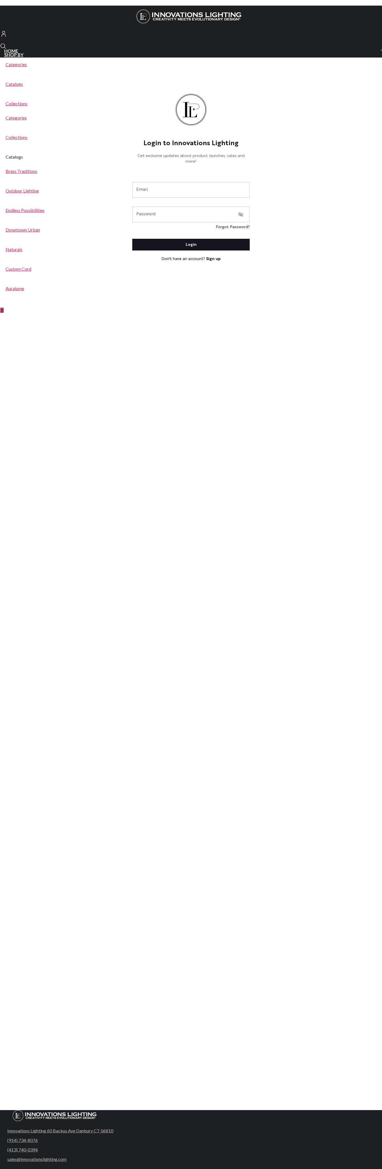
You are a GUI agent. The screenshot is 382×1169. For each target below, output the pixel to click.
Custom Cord (18, 268)
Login (191, 245)
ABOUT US (15, 296)
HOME (11, 50)
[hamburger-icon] (381, 50)
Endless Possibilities (25, 210)
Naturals (14, 249)
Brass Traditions (21, 171)
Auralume (15, 288)
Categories (16, 64)
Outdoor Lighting (22, 190)
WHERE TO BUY (21, 304)
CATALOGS (16, 300)
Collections (16, 103)
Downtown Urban (23, 229)
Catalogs (14, 84)
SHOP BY (13, 54)
